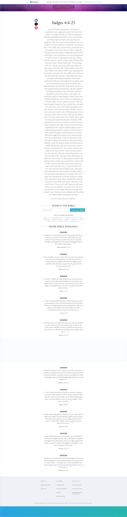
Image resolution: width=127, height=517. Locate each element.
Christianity (63, 6)
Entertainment (72, 2)
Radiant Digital (60, 496)
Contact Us (44, 488)
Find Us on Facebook (61, 488)
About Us (43, 481)
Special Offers (94, 2)
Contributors (60, 485)
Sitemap (58, 492)
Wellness (64, 2)
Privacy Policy (76, 481)
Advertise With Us (45, 485)
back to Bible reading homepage (64, 198)
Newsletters (87, 2)
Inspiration (49, 2)
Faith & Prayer (56, 2)
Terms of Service (76, 485)
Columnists (59, 481)
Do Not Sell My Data (77, 488)
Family (79, 2)
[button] (100, 2)
